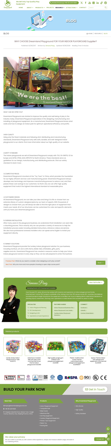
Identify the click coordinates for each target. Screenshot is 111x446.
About (29, 8)
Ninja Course (44, 411)
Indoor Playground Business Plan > (64, 307)
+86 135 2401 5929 (10, 409)
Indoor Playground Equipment (49, 406)
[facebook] (86, 3)
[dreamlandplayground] (10, 378)
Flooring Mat (44, 425)
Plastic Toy (43, 423)
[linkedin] (98, 3)
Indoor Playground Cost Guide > (63, 310)
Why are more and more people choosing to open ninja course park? (36, 264)
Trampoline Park (45, 408)
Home (21, 8)
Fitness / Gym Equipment (48, 421)
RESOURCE (59, 8)
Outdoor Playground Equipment (49, 418)
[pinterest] (106, 3)
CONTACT (82, 8)
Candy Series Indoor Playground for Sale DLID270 (13, 359)
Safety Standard (81, 413)
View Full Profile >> (95, 282)
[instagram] (94, 3)
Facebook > (84, 307)
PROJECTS (50, 8)
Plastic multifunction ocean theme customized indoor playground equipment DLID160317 (77, 361)
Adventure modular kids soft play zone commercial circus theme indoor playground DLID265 (34, 361)
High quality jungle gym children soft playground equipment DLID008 (55, 360)
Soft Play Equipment (46, 416)
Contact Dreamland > (87, 313)
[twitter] (82, 3)
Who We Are (79, 406)
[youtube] (90, 3)
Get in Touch (97, 389)
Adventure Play (44, 413)
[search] (105, 7)
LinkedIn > (83, 310)
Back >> (101, 263)
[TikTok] (102, 3)
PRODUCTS (39, 8)
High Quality (79, 410)
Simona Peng (50, 46)
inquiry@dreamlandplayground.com (16, 406)
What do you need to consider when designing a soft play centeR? (37, 261)
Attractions (71, 8)
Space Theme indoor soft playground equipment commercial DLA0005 (98, 360)
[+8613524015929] (108, 428)
